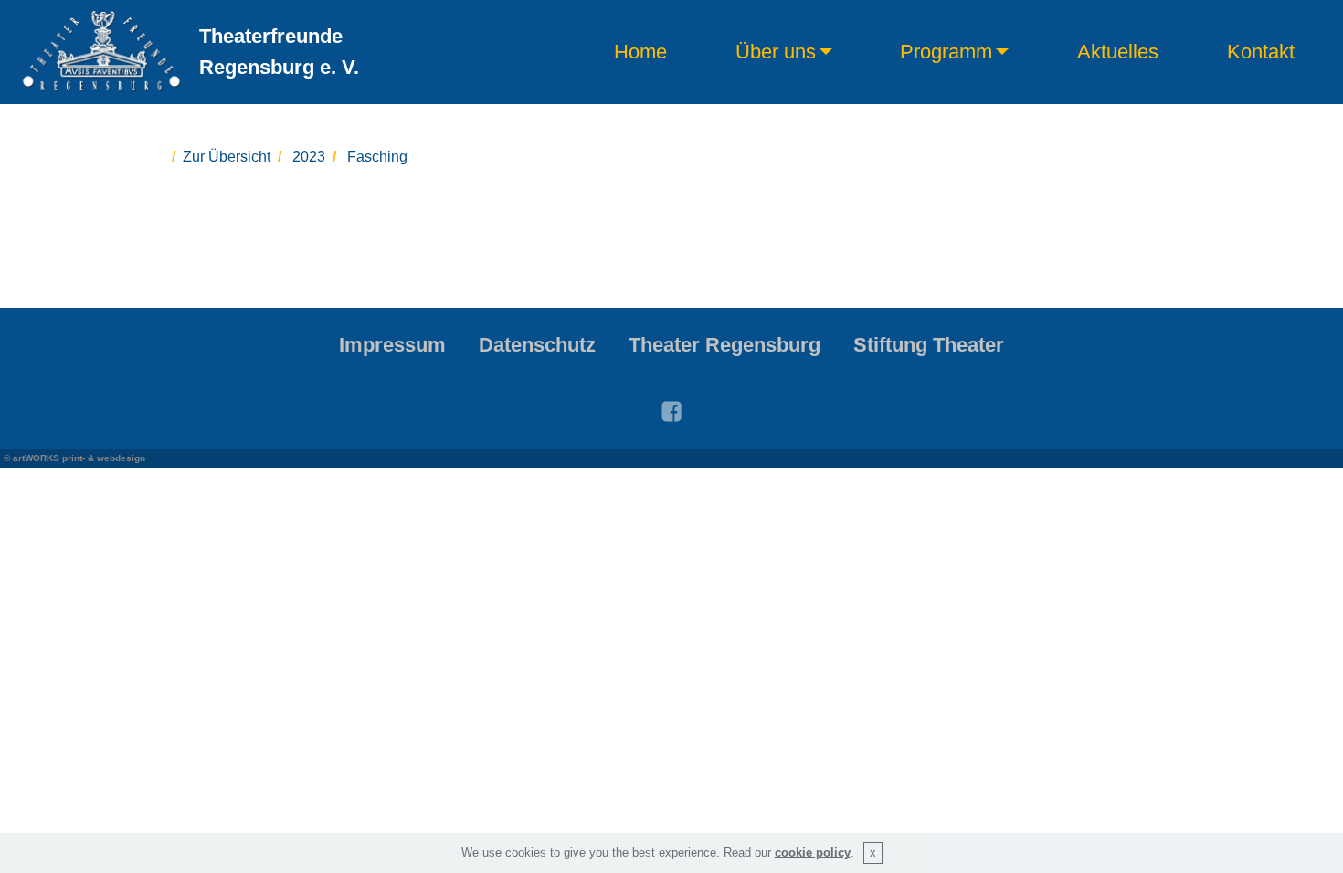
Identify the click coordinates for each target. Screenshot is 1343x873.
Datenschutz (537, 344)
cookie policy (813, 852)
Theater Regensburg (724, 344)
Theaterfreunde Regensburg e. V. (279, 52)
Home (640, 52)
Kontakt (1261, 52)
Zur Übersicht (226, 156)
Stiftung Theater (928, 344)
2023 (308, 156)
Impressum (392, 344)
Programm (946, 52)
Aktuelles (1117, 52)
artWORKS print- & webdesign (79, 458)
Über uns (775, 52)
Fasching (377, 156)
